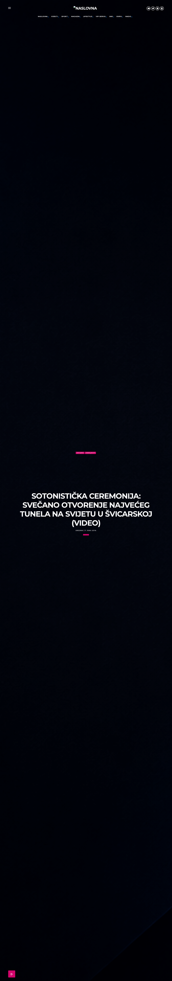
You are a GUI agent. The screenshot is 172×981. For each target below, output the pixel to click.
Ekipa (119, 16)
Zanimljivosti (90, 453)
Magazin (75, 16)
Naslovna (43, 16)
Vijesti (54, 16)
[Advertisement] (86, 472)
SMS (111, 16)
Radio (128, 16)
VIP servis (101, 16)
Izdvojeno (80, 453)
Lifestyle (87, 16)
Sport (64, 16)
